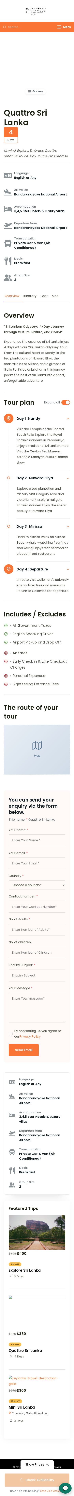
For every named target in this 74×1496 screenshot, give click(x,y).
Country (16, 876)
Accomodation (25, 207)
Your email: (18, 853)
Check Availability (39, 1480)
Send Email (23, 1050)
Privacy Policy (30, 1036)
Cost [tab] (44, 296)
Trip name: (18, 819)
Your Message (21, 988)
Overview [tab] (12, 296)
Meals (18, 259)
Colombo (18, 1413)
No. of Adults (19, 919)
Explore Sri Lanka (25, 1270)
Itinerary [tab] (30, 296)
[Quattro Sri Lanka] (37, 1298)
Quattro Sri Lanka (25, 1350)
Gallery (37, 91)
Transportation (25, 238)
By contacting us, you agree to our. (37, 1034)
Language (21, 173)
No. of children (20, 942)
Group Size (22, 275)
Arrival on (21, 190)
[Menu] (59, 26)
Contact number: (23, 896)
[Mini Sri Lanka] (37, 1378)
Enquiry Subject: (22, 965)
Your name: (18, 830)
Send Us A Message (52, 1491)
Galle (29, 1413)
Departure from (25, 223)
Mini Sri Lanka (22, 1407)
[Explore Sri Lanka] (37, 1217)
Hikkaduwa (41, 1413)
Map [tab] (55, 296)
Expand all (52, 402)
